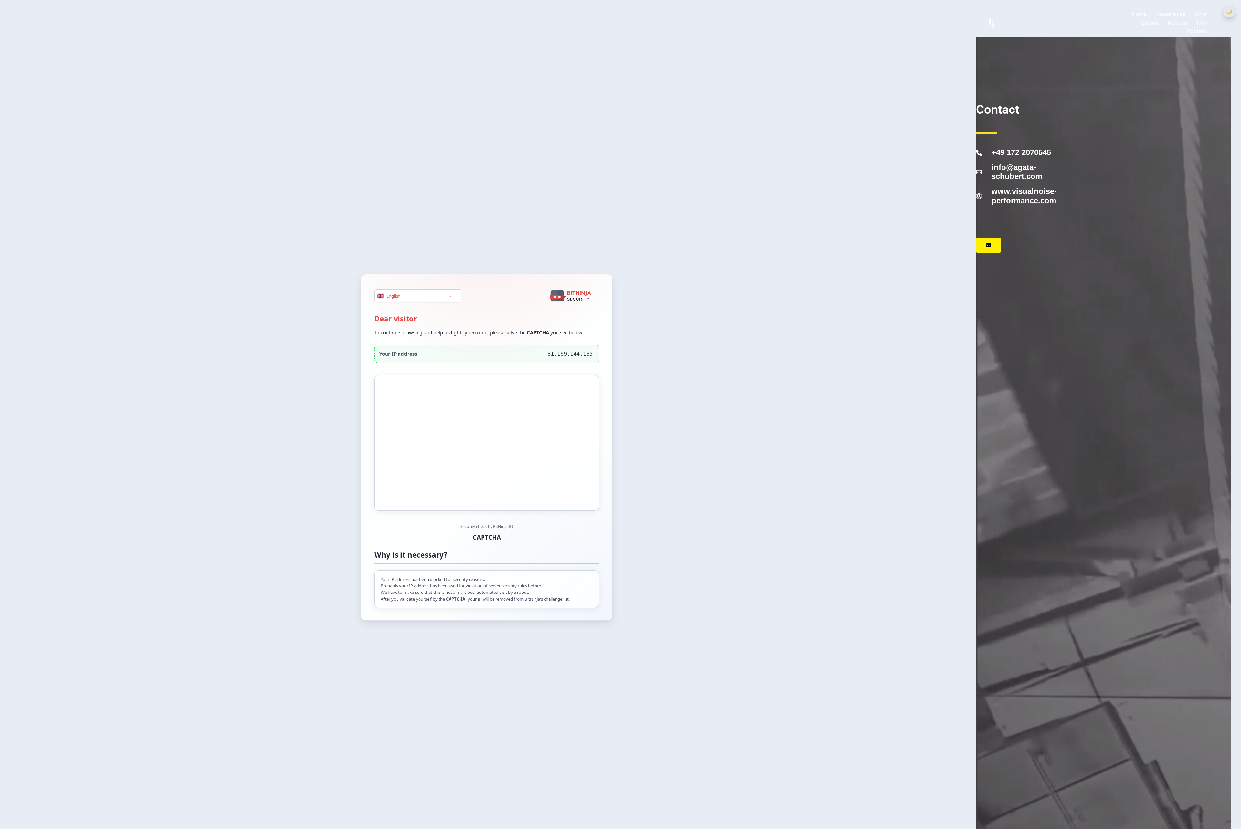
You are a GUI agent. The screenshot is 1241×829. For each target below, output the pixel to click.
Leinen (1150, 22)
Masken (1177, 22)
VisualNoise (1170, 14)
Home (1139, 14)
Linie (1200, 14)
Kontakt (1196, 31)
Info (1201, 22)
